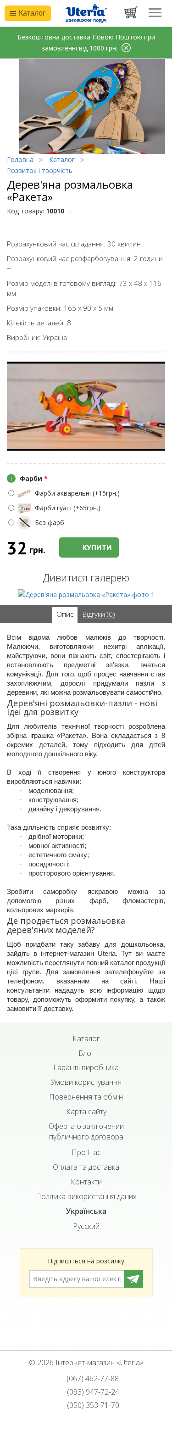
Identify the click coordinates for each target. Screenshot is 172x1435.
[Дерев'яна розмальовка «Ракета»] (86, 594)
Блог (86, 1053)
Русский (86, 1226)
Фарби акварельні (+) (77, 493)
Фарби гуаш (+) (67, 507)
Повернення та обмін (86, 1097)
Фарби (29, 478)
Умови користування (86, 1082)
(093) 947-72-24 (92, 1392)
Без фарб (49, 522)
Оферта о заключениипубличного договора (86, 1131)
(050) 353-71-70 (92, 1405)
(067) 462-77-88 (92, 1379)
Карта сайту (86, 1111)
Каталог (86, 1038)
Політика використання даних (86, 1196)
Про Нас (86, 1152)
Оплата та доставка (86, 1167)
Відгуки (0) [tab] (99, 614)
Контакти (86, 1182)
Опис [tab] (64, 614)
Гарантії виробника (86, 1067)
